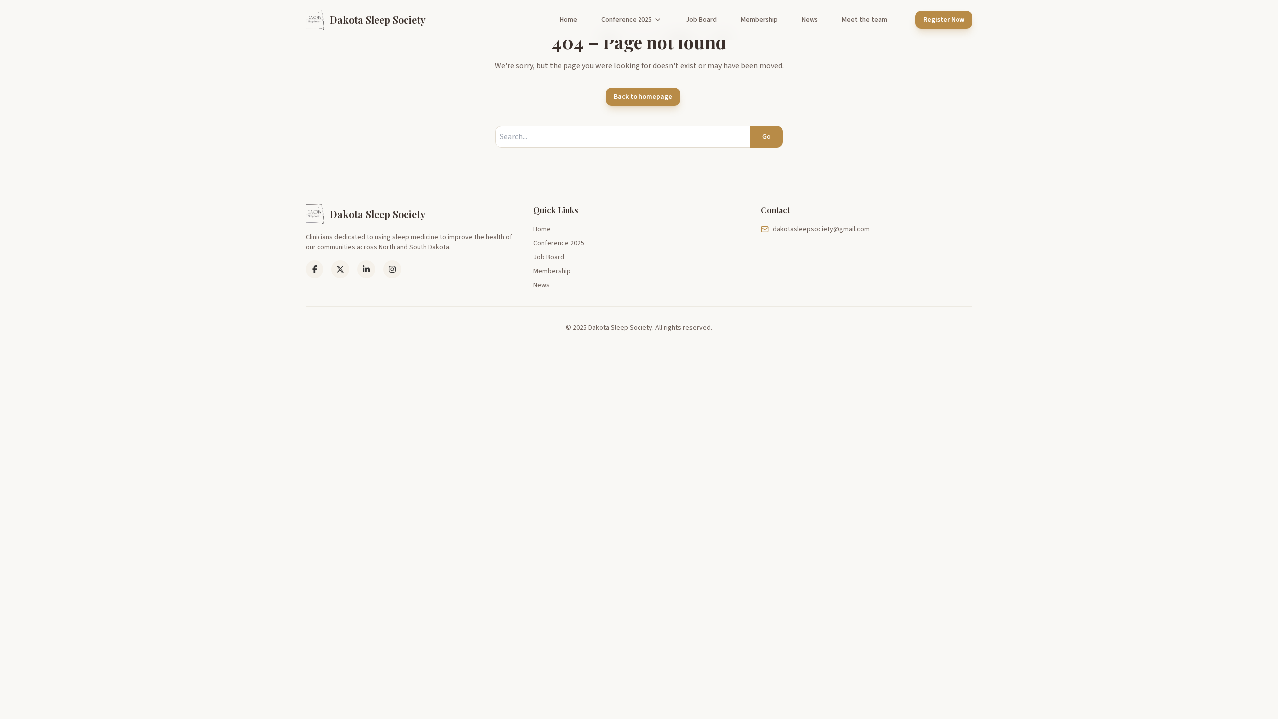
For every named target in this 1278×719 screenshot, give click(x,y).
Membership (759, 20)
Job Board (701, 20)
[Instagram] (392, 269)
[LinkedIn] (340, 269)
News (810, 20)
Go (766, 137)
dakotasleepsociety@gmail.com (821, 229)
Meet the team (864, 20)
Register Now (943, 20)
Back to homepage (643, 97)
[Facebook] (314, 269)
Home (568, 20)
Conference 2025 (626, 20)
